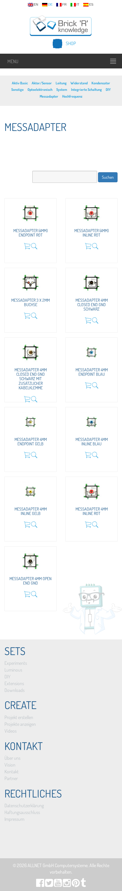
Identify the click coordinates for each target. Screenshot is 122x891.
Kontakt (11, 772)
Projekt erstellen (18, 717)
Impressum (14, 819)
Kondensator (101, 83)
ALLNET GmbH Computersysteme (58, 865)
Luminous (13, 670)
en (36, 4)
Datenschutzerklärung (24, 805)
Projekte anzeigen (20, 724)
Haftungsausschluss (22, 812)
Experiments (15, 663)
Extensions (14, 683)
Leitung (61, 83)
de (50, 4)
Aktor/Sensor (42, 83)
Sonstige (17, 89)
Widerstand (79, 83)
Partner (11, 778)
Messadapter (49, 96)
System (61, 89)
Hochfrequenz (72, 96)
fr (64, 4)
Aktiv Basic (20, 83)
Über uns (12, 758)
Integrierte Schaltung (86, 89)
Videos (10, 731)
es (91, 4)
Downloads (14, 690)
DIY (108, 89)
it (77, 4)
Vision (9, 765)
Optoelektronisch (40, 89)
